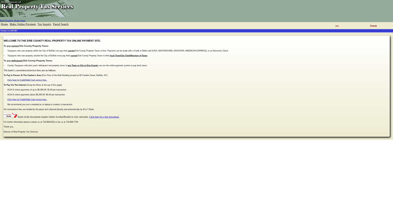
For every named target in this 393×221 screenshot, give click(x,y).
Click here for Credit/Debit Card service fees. (27, 80)
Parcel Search (61, 24)
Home (4, 24)
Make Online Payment (23, 24)
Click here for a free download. (104, 117)
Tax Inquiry (44, 24)
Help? (337, 26)
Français (373, 26)
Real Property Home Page (12, 20)
